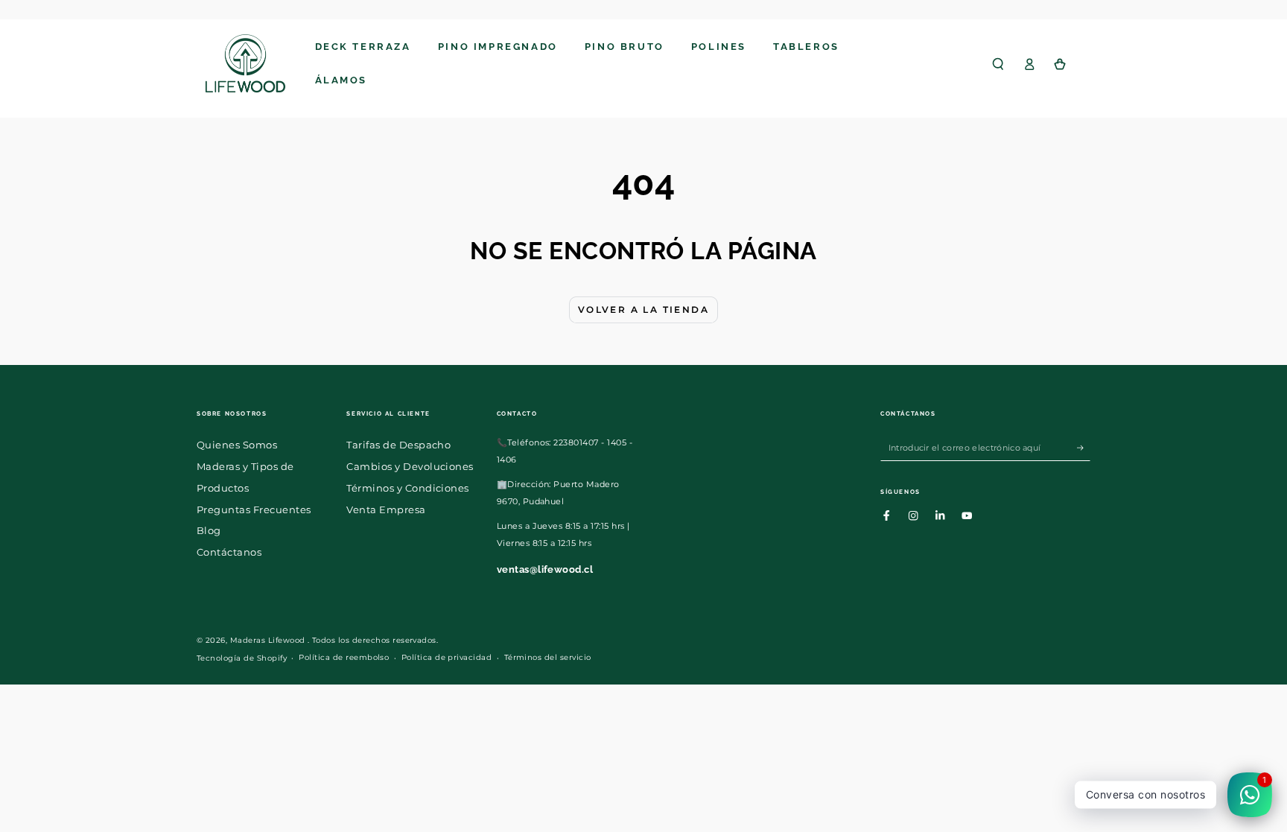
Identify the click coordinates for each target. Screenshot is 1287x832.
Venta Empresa (385, 509)
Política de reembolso (344, 657)
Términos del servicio (547, 657)
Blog (209, 530)
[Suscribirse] (1083, 447)
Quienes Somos (237, 445)
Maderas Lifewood (269, 640)
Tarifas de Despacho (398, 445)
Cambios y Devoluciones (410, 466)
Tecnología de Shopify (242, 658)
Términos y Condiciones (407, 488)
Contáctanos (229, 552)
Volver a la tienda (643, 309)
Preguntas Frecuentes (254, 509)
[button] (998, 64)
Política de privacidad (446, 657)
